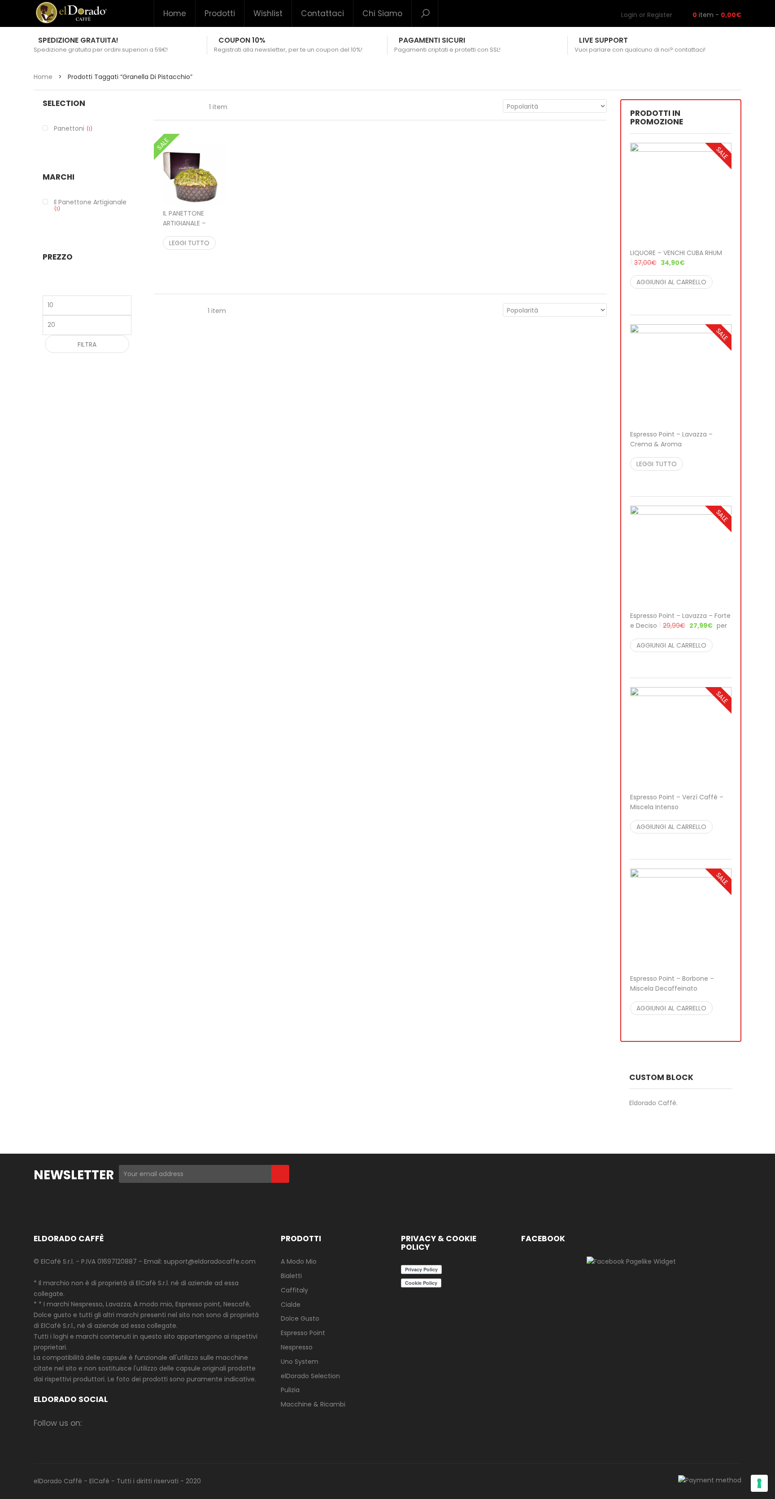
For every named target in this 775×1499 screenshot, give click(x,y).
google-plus (146, 1422)
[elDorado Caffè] (71, 12)
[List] (177, 105)
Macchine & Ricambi (313, 1404)
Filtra (87, 344)
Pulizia (290, 1389)
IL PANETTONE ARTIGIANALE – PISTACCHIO (189, 228)
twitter (129, 1422)
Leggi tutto (189, 242)
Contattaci (322, 13)
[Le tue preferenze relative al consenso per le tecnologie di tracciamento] (759, 1483)
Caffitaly (294, 1290)
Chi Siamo (382, 13)
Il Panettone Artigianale (90, 202)
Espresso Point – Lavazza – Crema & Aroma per (677, 444)
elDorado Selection (310, 1375)
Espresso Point (303, 1332)
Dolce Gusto (300, 1318)
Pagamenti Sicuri (432, 40)
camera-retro (111, 1422)
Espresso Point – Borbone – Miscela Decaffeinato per (677, 988)
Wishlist (268, 13)
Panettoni (69, 128)
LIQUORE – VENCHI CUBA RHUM (676, 257)
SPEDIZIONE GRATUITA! (78, 40)
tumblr (199, 1422)
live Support (603, 40)
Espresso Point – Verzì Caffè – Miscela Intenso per (676, 807)
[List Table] (195, 105)
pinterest (164, 1422)
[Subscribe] (280, 1174)
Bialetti (291, 1275)
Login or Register (646, 14)
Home (174, 13)
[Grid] (158, 105)
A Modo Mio (299, 1261)
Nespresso (297, 1347)
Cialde (290, 1304)
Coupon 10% (242, 40)
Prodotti (220, 13)
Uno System (299, 1361)
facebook (94, 1422)
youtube (181, 1422)
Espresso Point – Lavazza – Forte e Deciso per (680, 625)
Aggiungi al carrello (671, 282)
